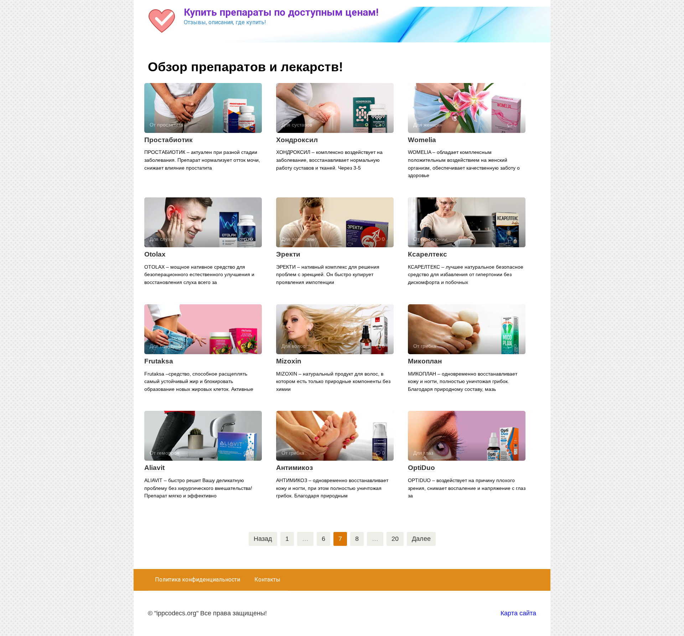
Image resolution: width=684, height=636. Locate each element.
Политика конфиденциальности (197, 579)
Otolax (155, 254)
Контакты (267, 579)
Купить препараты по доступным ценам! (281, 12)
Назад (263, 538)
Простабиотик (168, 140)
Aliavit (154, 467)
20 (395, 538)
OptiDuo (421, 467)
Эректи (288, 254)
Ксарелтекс (427, 254)
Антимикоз (294, 467)
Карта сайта (518, 613)
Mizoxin (288, 361)
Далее (421, 538)
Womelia (422, 140)
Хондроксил (297, 140)
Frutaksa (158, 361)
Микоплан (425, 361)
